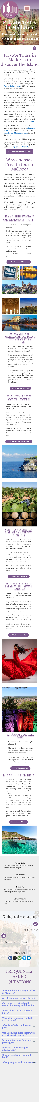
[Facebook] (10, 958)
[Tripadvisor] (19, 958)
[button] (27, 8)
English (14, 146)
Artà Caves (29, 121)
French (25, 146)
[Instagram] (15, 958)
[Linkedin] (29, 958)
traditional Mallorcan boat (16, 132)
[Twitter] (24, 958)
